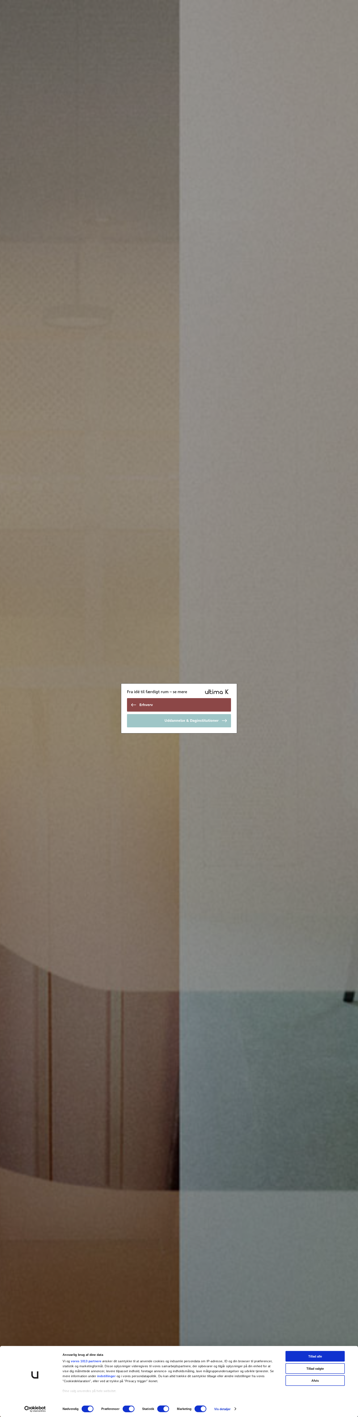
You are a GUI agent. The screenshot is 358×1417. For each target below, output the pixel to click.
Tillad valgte (315, 1368)
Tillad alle (315, 1356)
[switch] (128, 1408)
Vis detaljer (222, 1409)
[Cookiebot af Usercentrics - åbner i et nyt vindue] (35, 1409)
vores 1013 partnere (86, 1361)
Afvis (315, 1380)
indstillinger (106, 1376)
